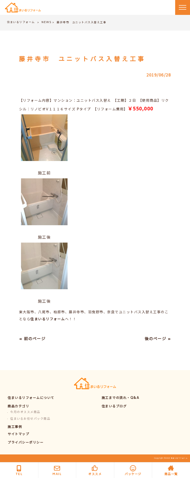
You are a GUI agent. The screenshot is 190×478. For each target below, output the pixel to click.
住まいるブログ (114, 407)
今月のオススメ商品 (25, 412)
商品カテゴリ (18, 407)
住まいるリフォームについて (31, 398)
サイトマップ (18, 434)
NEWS (46, 22)
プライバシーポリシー (26, 443)
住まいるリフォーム (21, 22)
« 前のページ (32, 339)
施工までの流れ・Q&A (121, 398)
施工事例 (15, 427)
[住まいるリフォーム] (23, 7)
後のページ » (158, 339)
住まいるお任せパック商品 (30, 419)
